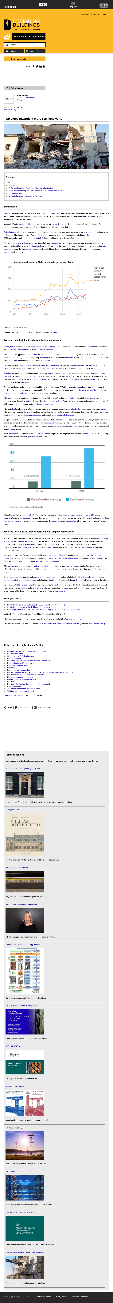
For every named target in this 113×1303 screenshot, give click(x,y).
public (94, 246)
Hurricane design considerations (20, 677)
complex (21, 393)
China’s (62, 555)
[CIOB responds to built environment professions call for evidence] (25, 1240)
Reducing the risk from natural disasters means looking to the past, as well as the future (42, 610)
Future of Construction (26, 98)
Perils (55, 332)
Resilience (11, 682)
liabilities (7, 390)
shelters (78, 224)
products (13, 580)
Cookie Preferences (43, 1297)
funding (92, 365)
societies (93, 249)
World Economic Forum (23, 585)
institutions (27, 547)
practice (70, 415)
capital (38, 238)
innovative (81, 588)
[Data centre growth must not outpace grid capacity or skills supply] (25, 1200)
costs (48, 361)
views (10, 619)
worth (70, 387)
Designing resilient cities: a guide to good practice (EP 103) (31, 661)
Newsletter (85, 14)
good (59, 415)
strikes (7, 541)
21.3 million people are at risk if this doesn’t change (27, 607)
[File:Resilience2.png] (56, 510)
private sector (35, 415)
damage (20, 358)
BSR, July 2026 (12, 1046)
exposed (39, 561)
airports (18, 404)
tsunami (7, 358)
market (64, 415)
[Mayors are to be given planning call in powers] (25, 797)
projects (34, 368)
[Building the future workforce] (25, 892)
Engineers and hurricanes (17, 665)
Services (27, 412)
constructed (11, 350)
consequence (13, 398)
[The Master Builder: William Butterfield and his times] (25, 855)
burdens (81, 365)
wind (46, 566)
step (13, 409)
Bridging (7, 373)
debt (76, 365)
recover (14, 569)
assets (78, 387)
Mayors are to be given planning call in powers (24, 768)
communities (67, 532)
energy (85, 515)
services (37, 404)
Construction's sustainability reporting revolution (25, 1252)
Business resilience (15, 654)
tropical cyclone (37, 566)
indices (56, 566)
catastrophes (56, 243)
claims (75, 566)
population (17, 379)
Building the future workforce (17, 867)
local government (50, 555)
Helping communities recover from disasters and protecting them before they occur (40, 672)
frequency (53, 232)
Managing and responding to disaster (22, 679)
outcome (69, 358)
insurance (8, 227)
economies (8, 252)
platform (58, 585)
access (36, 379)
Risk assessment (14, 686)
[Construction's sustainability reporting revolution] (25, 1278)
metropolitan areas (11, 521)
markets (51, 373)
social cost (70, 376)
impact (96, 213)
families (58, 224)
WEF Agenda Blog (95, 624)
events (15, 328)
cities (99, 577)
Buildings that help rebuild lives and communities (26, 651)
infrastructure (54, 340)
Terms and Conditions (79, 1297)
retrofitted (24, 350)
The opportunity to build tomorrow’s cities (23, 689)
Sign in (104, 14)
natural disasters (46, 350)
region (77, 555)
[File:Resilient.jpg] (56, 169)
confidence (87, 434)
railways (13, 347)
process (7, 393)
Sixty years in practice (14, 810)
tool (84, 423)
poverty (7, 518)
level (54, 580)
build (36, 340)
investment (40, 365)
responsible (96, 558)
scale (103, 409)
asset (84, 409)
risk (11, 235)
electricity (46, 379)
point (12, 415)
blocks (56, 347)
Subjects (14, 51)
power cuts (49, 404)
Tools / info (34, 51)
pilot (91, 555)
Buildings (7, 213)
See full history (10, 110)
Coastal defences (14, 658)
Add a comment (24, 707)
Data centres (11, 1171)
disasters (79, 580)
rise (81, 521)
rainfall (76, 558)
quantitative (77, 423)
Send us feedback (44, 707)
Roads (6, 347)
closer (80, 426)
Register (96, 14)
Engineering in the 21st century (19, 663)
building (51, 347)
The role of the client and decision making (22, 1212)
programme (8, 558)
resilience (90, 577)
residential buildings (25, 224)
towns (89, 216)
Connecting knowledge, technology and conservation (26, 945)
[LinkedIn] (40, 66)
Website (20, 100)
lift (93, 515)
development (34, 246)
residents (88, 547)
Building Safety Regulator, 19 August (20, 904)
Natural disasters (11, 232)
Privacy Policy (61, 1297)
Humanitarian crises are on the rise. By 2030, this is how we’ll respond (35, 605)
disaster (105, 538)
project (36, 393)
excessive (69, 558)
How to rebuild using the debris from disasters (25, 675)
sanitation (25, 382)
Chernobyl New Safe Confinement (20, 656)
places (88, 232)
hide (8, 182)
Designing (29, 645)
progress (32, 426)
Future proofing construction (18, 670)
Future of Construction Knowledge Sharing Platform (58, 624)
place (59, 235)
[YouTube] (43, 66)
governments (54, 365)
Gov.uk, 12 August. (13, 1128)
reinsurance (26, 249)
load (23, 437)
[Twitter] (36, 66)
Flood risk (11, 668)
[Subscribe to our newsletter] (24, 39)
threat (15, 246)
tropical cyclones (54, 558)
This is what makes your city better (21, 691)
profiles (58, 401)
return (53, 401)
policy (23, 420)
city (68, 569)
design (6, 580)
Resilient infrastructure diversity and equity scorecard (28, 684)
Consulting (41, 332)
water (93, 379)
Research (31, 332)
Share (10, 707)
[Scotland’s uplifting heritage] (25, 1115)
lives (53, 213)
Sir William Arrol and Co (15, 1086)
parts (96, 358)
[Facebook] (33, 66)
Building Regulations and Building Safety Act (23, 1006)
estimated (51, 368)
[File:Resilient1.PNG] (56, 323)
